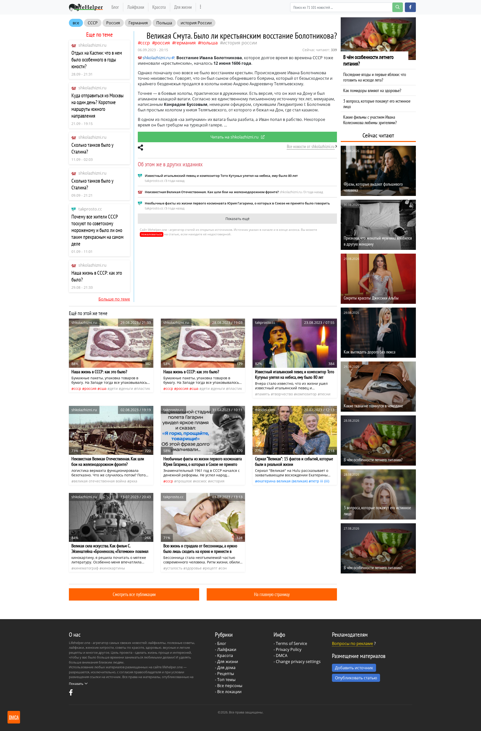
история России (196, 23)
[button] (410, 7)
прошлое (184, 481)
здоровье (194, 568)
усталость (174, 568)
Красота (159, 7)
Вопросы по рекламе (352, 643)
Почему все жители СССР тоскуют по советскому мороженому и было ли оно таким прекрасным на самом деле (97, 230)
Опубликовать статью (356, 678)
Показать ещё (237, 218)
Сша (103, 388)
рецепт (211, 568)
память (263, 394)
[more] (200, 7)
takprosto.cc (90, 209)
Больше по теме (114, 299)
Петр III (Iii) (320, 481)
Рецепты (225, 673)
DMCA (281, 655)
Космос (201, 481)
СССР (93, 23)
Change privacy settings (298, 661)
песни (325, 394)
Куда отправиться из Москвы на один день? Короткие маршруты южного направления (97, 105)
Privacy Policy (288, 649)
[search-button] (397, 7)
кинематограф (86, 568)
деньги (127, 388)
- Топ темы (225, 679)
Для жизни (183, 7)
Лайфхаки (135, 7)
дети (114, 388)
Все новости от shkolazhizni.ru (310, 146)
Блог (115, 7)
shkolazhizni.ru (92, 45)
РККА (133, 481)
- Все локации (228, 691)
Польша (164, 23)
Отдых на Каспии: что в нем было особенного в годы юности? (96, 59)
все (76, 23)
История (217, 481)
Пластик (143, 388)
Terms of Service (291, 643)
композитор (306, 394)
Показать (76, 683)
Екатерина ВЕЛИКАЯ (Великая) (282, 481)
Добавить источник (354, 668)
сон (224, 568)
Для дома (226, 667)
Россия (113, 23)
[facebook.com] (71, 693)
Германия (138, 23)
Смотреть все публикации (134, 594)
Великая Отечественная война (100, 481)
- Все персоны (228, 685)
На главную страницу (272, 594)
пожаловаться (151, 234)
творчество (283, 394)
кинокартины (113, 568)
